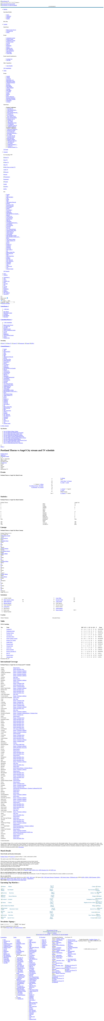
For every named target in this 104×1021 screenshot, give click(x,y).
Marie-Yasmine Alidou (9, 599)
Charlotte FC (10, 113)
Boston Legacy (9, 655)
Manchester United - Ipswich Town (57, 956)
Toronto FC (10, 120)
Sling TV (44, 939)
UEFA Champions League (9, 330)
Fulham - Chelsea (60, 938)
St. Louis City (20, 986)
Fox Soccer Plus (10, 204)
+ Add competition (7, 322)
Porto (7, 95)
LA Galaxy (10, 143)
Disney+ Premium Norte (18, 705)
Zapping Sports (9, 268)
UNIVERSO (9, 224)
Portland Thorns (4, 453)
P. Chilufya (63, 493)
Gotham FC (9, 629)
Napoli (7, 92)
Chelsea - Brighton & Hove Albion (58, 951)
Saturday (8, 17)
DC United (10, 121)
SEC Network (9, 259)
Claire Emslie (59, 601)
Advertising (70, 943)
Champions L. (6, 277)
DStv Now (21, 669)
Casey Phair (63, 481)
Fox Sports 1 (9, 207)
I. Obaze (41, 484)
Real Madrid (9, 86)
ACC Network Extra (11, 229)
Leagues (5, 24)
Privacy (69, 944)
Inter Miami (19, 959)
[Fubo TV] (3, 343)
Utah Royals (9, 634)
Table (2, 467)
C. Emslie (63, 489)
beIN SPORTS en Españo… (12, 213)
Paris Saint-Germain (10, 99)
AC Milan (8, 91)
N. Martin (63, 478)
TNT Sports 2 (16, 728)
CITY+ (8, 242)
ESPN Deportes (10, 206)
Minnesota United (22, 991)
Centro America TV (10, 240)
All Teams (5, 149)
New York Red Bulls (12, 117)
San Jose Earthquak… (12, 133)
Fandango (8, 245)
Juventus (8, 89)
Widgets (69, 942)
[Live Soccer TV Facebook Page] (58, 977)
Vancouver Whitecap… (12, 129)
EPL (4, 285)
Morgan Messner (7, 603)
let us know (21, 847)
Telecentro (8, 262)
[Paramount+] (21, 343)
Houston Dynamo (11, 130)
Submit (16, 924)
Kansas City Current (11, 640)
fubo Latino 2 (9, 249)
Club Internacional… (12, 110)
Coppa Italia (9, 53)
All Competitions (7, 68)
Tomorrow (8, 16)
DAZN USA (9, 218)
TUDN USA (9, 216)
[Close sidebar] (1, 445)
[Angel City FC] (4, 462)
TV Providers (42, 937)
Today (7, 14)
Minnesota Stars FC (12, 140)
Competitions (4, 319)
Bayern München (10, 96)
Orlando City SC (11, 119)
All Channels (6, 271)
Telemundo (8, 221)
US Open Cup (9, 31)
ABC (7, 195)
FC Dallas (9, 134)
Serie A (8, 44)
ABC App (32, 877)
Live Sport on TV (72, 959)
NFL (72, 960)
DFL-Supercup (9, 49)
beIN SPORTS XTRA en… (32, 986)
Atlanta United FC (12, 126)
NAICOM (39, 788)
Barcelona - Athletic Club (57, 943)
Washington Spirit (10, 631)
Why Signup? (22, 924)
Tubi (7, 265)
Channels (5, 152)
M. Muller (41, 485)
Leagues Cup (9, 59)
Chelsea (8, 77)
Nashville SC (10, 108)
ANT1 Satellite (9, 233)
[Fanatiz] (27, 343)
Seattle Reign (9, 642)
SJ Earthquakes (20, 983)
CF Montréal (11, 124)
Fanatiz (8, 194)
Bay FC (8, 653)
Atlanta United (21, 977)
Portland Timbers (11, 139)
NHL (75, 960)
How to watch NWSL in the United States (16, 880)
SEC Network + (10, 261)
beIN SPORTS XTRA (11, 235)
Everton (8, 83)
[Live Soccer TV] (5, 1)
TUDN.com (9, 266)
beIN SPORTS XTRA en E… (13, 236)
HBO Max (22, 728)
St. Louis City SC (11, 135)
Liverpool (8, 78)
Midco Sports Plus (10, 252)
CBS (7, 198)
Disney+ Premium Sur (18, 702)
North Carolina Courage (11, 638)
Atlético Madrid (9, 87)
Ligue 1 (8, 47)
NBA (69, 960)
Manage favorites (6, 303)
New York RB (20, 966)
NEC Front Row (10, 256)
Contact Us (70, 956)
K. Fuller (63, 482)
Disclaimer (70, 946)
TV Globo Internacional (8, 377)
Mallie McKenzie (8, 601)
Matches (5, 9)
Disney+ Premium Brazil (18, 686)
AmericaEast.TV (10, 231)
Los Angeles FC (11, 131)
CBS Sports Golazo (10, 239)
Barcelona (8, 85)
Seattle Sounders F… (12, 144)
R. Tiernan (69, 481)
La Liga (8, 43)
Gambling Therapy (93, 939)
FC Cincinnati (10, 115)
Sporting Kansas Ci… (13, 147)
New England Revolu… (12, 112)
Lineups (2, 466)
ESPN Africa (16, 669)
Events (2, 464)
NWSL (8, 32)
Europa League (9, 39)
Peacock (8, 227)
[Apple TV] (15, 343)
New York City (20, 965)
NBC (7, 201)
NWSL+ (8, 257)
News (4, 273)
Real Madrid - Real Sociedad (57, 940)
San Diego (20, 992)
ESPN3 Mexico (16, 768)
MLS (4, 282)
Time (9, 300)
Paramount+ (9, 212)
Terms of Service (19, 927)
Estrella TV (9, 244)
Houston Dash (9, 644)
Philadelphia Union (12, 122)
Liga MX (8, 60)
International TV (4, 469)
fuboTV (8, 215)
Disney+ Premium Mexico (26, 768)
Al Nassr (8, 101)
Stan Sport (15, 677)
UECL (5, 280)
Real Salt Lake (10, 138)
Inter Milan (8, 90)
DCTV (8, 243)
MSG (7, 254)
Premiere (8, 258)
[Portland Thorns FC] (5, 456)
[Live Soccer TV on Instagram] (58, 982)
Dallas (18, 984)
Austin (19, 997)
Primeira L (5, 291)
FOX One (8, 248)
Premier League (9, 41)
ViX (7, 267)
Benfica (8, 94)
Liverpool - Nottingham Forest (56, 948)
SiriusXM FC (30, 878)
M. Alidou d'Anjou (33, 485)
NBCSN (8, 220)
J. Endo (67, 482)
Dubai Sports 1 (16, 667)
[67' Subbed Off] (4, 540)
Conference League (10, 40)
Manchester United (10, 81)
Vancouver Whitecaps (19, 979)
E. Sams (62, 490)
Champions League (10, 38)
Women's (5, 275)
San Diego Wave (10, 636)
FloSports (8, 247)
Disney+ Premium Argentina (19, 674)
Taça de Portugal (10, 50)
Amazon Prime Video (11, 230)
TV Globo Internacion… (32, 970)
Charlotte (19, 962)
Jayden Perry (7, 606)
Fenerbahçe (9, 100)
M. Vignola (40, 487)
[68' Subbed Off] (4, 553)
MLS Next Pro (9, 253)
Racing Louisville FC (11, 651)
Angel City (3, 455)
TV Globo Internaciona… (12, 222)
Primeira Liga (9, 48)
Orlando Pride (9, 646)
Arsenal (8, 76)
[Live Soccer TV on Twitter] (58, 979)
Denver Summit (10, 649)
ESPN (7, 199)
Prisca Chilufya (59, 610)
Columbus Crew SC (12, 125)
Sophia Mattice (59, 608)
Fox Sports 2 (9, 210)
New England (20, 961)
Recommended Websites (71, 952)
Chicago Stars (9, 657)
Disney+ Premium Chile (18, 683)
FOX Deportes (9, 225)
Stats (2, 465)
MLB (69, 961)
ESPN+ (8, 208)
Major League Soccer (11, 29)
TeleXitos (8, 263)
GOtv (25, 747)
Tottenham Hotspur (10, 82)
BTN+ (7, 238)
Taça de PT (6, 294)
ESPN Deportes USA (43, 870)
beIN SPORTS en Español (9, 368)
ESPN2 (8, 203)
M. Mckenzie (34, 487)
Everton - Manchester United (56, 971)
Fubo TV (26, 870)
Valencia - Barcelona (60, 973)
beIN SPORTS (9, 197)
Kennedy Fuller (59, 599)
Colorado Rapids (11, 136)
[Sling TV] (9, 343)
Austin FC (10, 145)
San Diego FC (11, 142)
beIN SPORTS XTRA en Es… (10, 391)
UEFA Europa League (8, 335)
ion (7, 250)
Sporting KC (21, 998)
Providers (70, 948)
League (4, 300)
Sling (30, 870)
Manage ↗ (6, 306)
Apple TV (8, 211)
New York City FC (11, 116)
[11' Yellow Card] (4, 574)
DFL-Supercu (6, 292)
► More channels (5, 425)
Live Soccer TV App (72, 941)
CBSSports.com (73, 877)
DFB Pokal (8, 52)
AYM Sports (9, 234)
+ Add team (6, 309)
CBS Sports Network (11, 202)
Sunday (8, 18)
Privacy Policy (9, 927)
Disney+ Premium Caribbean (19, 671)
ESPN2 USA (35, 870)
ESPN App (30, 832)
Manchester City (10, 80)
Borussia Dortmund (10, 98)
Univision (8, 226)
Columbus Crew (21, 975)
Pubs (69, 950)
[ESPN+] (32, 343)
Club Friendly (9, 65)
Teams (4, 70)
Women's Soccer (71, 939)
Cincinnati (19, 964)
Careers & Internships (73, 947)
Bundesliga (8, 45)
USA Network (9, 217)
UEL (4, 278)
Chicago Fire (10, 111)
